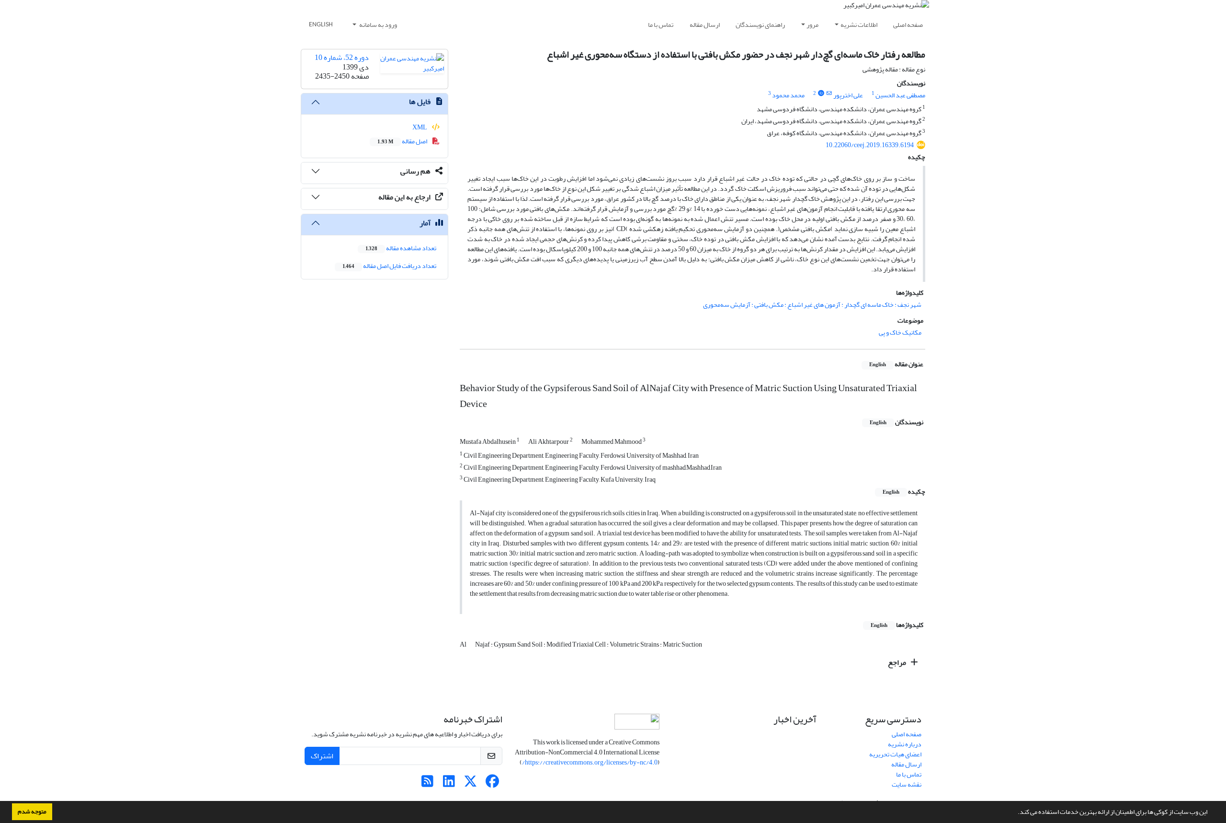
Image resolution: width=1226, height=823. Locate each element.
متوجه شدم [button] (32, 811)
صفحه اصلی (908, 24)
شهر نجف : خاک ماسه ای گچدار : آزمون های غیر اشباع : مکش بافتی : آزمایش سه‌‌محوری (812, 304)
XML (420, 127)
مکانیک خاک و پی (900, 332)
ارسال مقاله (705, 24)
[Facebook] (492, 783)
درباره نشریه (904, 744)
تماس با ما (660, 24)
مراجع (898, 662)
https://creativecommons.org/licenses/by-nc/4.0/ (590, 762)
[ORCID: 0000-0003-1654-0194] (821, 93)
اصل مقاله (402, 141)
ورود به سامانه (377, 24)
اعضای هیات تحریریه (895, 754)
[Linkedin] (449, 783)
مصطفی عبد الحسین (900, 95)
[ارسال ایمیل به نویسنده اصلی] (829, 93)
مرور (812, 24)
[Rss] (427, 783)
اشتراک (322, 756)
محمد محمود (788, 95)
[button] (1015, 812)
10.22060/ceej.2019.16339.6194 (870, 145)
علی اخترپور (848, 95)
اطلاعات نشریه (858, 24)
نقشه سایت (906, 784)
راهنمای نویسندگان (760, 24)
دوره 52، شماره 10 (342, 57)
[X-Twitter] (470, 783)
